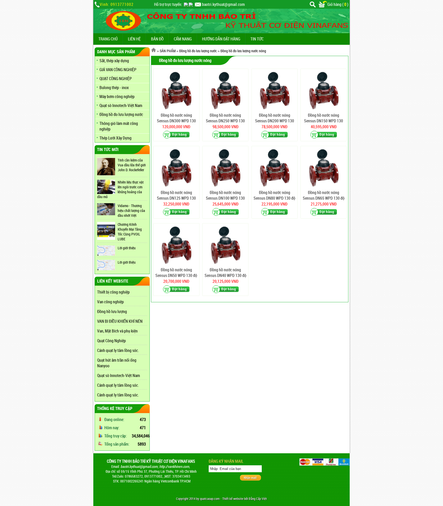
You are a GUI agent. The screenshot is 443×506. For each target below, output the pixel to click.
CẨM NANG (183, 39)
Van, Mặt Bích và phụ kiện (117, 331)
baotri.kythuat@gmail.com (223, 4)
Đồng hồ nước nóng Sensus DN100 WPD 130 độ (225, 195)
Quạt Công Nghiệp (111, 340)
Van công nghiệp (110, 302)
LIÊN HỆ (134, 39)
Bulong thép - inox (114, 87)
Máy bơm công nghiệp (117, 96)
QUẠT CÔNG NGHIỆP (115, 78)
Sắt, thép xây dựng (114, 60)
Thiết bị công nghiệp (113, 292)
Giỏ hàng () (337, 4)
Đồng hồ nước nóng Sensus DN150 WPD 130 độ (323, 118)
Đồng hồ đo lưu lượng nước (121, 114)
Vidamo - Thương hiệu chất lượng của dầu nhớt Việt (131, 210)
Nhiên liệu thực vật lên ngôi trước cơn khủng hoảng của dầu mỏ (120, 189)
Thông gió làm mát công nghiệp (118, 126)
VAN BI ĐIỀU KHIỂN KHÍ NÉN (120, 321)
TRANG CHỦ (108, 39)
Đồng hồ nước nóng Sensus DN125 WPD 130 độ (176, 195)
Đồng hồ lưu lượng (112, 311)
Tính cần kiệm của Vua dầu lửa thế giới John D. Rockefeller (132, 165)
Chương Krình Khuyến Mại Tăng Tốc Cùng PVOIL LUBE (130, 231)
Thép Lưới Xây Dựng (115, 138)
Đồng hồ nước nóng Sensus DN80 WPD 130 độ (274, 195)
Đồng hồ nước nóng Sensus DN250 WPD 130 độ (225, 118)
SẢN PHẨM (168, 50)
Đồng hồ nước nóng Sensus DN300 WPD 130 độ (176, 118)
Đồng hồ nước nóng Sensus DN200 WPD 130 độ (274, 118)
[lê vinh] (191, 4)
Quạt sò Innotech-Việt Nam (120, 105)
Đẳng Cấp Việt (258, 499)
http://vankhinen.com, (174, 466)
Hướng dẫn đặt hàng (221, 39)
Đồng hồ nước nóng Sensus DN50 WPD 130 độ (176, 272)
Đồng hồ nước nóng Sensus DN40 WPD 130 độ (225, 272)
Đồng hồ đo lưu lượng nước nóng (243, 50)
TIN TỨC (257, 39)
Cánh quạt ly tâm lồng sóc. (118, 350)
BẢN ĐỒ (157, 39)
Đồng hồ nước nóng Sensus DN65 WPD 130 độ (324, 195)
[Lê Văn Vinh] (186, 4)
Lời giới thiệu (127, 247)
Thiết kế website (232, 499)
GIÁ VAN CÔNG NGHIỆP (117, 69)
